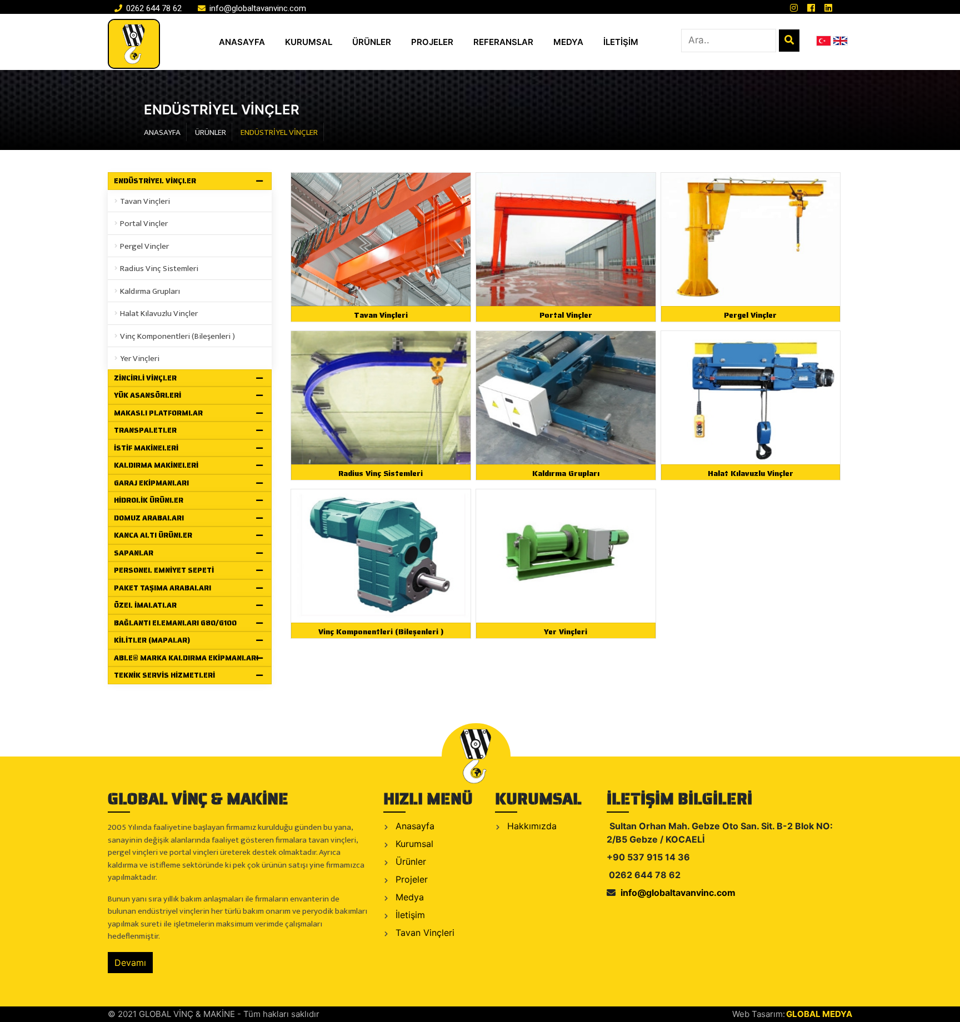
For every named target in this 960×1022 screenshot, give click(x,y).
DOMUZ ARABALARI (149, 518)
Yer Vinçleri (139, 358)
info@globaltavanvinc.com (256, 8)
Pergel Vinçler (144, 246)
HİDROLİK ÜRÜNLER (148, 500)
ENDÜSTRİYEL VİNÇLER (155, 181)
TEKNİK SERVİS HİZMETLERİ (164, 675)
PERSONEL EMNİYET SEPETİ (164, 570)
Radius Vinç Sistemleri (159, 268)
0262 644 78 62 (153, 8)
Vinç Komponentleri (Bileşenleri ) (177, 336)
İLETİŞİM (620, 42)
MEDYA (568, 42)
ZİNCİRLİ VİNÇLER (145, 378)
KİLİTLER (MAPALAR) (152, 640)
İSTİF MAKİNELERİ (146, 448)
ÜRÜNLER (371, 42)
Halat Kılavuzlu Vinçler (159, 313)
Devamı (130, 962)
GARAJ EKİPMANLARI (151, 483)
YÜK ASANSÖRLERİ (147, 395)
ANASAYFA (242, 42)
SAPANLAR (133, 553)
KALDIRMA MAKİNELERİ (156, 465)
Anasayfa (413, 825)
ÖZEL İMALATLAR (145, 605)
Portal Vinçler (144, 224)
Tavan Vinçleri (145, 201)
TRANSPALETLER (145, 430)
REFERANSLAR (503, 42)
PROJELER (432, 42)
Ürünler (409, 861)
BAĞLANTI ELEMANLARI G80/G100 (175, 623)
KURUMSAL (308, 42)
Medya (408, 897)
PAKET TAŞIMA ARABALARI (162, 588)
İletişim (409, 914)
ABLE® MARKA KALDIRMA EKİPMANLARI (186, 658)
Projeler (410, 879)
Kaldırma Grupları (150, 291)
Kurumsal (413, 843)
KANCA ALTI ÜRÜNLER (153, 535)
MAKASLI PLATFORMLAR (158, 413)
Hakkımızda (530, 825)
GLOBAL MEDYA (819, 1014)
